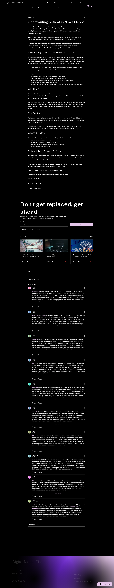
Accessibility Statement (79, 575)
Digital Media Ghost (29, 561)
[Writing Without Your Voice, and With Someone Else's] (31, 246)
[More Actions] (84, 288)
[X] (18, 581)
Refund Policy (77, 578)
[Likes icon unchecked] (33, 307)
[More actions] (84, 17)
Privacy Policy (77, 574)
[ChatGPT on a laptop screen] (56, 246)
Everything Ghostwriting (34, 178)
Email (22, 221)
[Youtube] (13, 581)
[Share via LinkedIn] (36, 183)
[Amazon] (21, 581)
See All (91, 236)
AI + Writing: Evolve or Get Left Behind (56, 256)
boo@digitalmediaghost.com (18, 570)
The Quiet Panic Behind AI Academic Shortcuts (81, 256)
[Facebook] (24, 581)
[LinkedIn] (16, 581)
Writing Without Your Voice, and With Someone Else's (31, 256)
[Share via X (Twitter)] (32, 183)
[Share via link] (40, 183)
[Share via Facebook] (28, 183)
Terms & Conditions (78, 577)
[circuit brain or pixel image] (82, 246)
